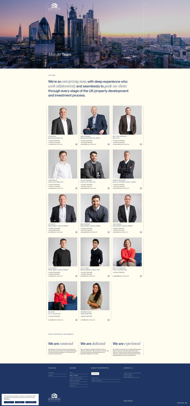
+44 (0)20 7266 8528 (86, 184)
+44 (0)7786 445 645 (119, 142)
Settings (30, 402)
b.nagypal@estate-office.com (121, 276)
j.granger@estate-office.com (88, 188)
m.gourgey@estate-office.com (89, 232)
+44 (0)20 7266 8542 (86, 228)
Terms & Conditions (96, 380)
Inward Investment (75, 380)
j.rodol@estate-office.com (55, 276)
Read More (7, 399)
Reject (19, 402)
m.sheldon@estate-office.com (121, 144)
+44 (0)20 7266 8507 (119, 184)
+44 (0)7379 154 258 (86, 274)
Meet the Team (74, 375)
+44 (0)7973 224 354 (119, 186)
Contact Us (73, 385)
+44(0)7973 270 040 (118, 230)
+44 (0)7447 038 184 (86, 230)
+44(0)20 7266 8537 (118, 228)
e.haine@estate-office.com (55, 320)
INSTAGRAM (51, 372)
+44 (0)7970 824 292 (54, 142)
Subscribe (95, 373)
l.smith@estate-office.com (55, 232)
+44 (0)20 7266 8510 (54, 140)
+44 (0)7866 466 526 (86, 142)
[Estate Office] (54, 7)
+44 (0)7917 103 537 (86, 186)
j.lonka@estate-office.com (88, 276)
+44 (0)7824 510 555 (54, 274)
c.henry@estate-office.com (120, 232)
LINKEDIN (50, 375)
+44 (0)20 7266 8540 (54, 272)
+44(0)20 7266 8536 (86, 316)
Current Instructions (76, 377)
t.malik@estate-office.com (88, 320)
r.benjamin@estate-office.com (121, 188)
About (71, 372)
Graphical (130, 401)
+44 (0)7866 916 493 (54, 230)
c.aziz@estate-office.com (55, 144)
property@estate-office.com (131, 377)
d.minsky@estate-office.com (88, 144)
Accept (9, 402)
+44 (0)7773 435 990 (54, 186)
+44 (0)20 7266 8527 (54, 184)
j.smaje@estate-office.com (55, 188)
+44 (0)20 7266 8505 (86, 272)
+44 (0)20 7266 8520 (86, 140)
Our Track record (74, 383)
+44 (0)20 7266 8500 (119, 272)
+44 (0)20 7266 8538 (54, 228)
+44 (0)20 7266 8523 (119, 140)
